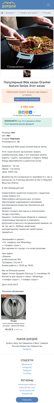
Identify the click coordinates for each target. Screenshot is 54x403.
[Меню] (48, 4)
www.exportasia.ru (27, 384)
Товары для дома (28, 12)
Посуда (47, 12)
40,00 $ (13, 329)
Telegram (27, 349)
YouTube (27, 373)
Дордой (10, 12)
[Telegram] (23, 112)
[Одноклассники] (27, 112)
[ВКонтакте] (30, 112)
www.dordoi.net (27, 390)
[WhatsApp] (19, 112)
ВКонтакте (27, 364)
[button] (27, 399)
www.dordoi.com (27, 387)
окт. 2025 (6, 296)
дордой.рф (27, 393)
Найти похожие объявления (27, 99)
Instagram (27, 367)
